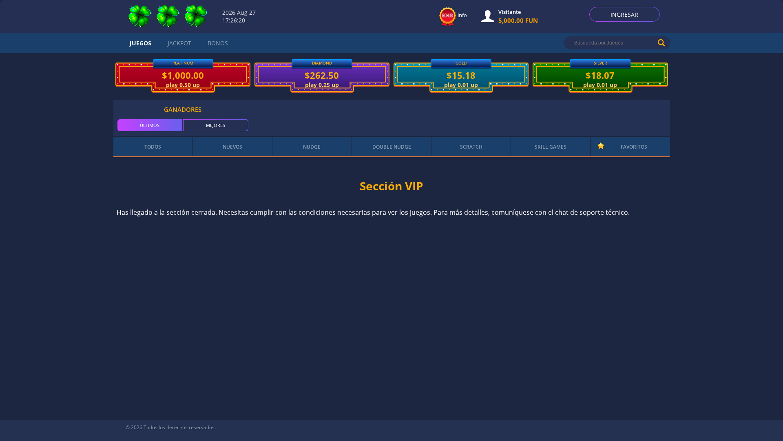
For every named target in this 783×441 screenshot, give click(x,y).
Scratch (471, 146)
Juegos (140, 43)
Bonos (218, 43)
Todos (152, 146)
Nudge (312, 146)
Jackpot (179, 43)
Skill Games (550, 146)
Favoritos (634, 146)
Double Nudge (391, 146)
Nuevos (232, 146)
